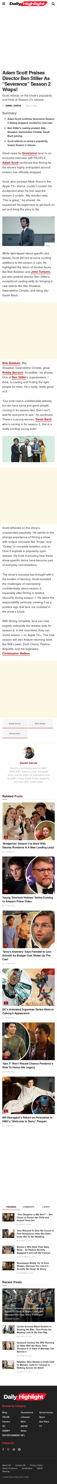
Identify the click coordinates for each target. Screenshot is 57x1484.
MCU (23, 1421)
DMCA (40, 1468)
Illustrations (27, 1412)
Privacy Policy (36, 1465)
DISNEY (6, 1430)
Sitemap (6, 1471)
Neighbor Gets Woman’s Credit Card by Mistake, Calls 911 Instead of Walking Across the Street (35, 1364)
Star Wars (44, 1421)
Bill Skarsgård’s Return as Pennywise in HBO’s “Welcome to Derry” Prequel (27, 1119)
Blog (4, 1412)
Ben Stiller (19, 377)
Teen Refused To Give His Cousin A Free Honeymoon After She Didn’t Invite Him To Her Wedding (35, 1233)
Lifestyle (25, 1416)
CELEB (5, 1416)
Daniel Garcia (13, 105)
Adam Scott (10, 163)
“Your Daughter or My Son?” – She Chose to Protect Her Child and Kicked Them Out (35, 1217)
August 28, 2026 (13, 1319)
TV (6, 837)
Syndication (27, 1468)
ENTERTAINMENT (11, 1435)
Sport (42, 1416)
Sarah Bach (43, 419)
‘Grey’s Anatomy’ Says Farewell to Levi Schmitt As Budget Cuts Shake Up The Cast (26, 955)
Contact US (20, 1465)
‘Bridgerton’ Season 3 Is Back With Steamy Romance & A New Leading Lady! (28, 845)
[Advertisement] (28, 39)
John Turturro (40, 272)
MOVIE (24, 1426)
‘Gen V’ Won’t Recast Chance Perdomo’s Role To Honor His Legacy (27, 1065)
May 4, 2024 (31, 105)
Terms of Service (9, 1468)
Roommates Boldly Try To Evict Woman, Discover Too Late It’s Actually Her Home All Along (33, 1265)
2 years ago (9, 852)
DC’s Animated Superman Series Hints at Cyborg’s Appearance (28, 1011)
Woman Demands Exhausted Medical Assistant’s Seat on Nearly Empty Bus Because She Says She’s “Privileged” (24, 1311)
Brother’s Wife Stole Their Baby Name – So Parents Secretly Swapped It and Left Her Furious (33, 1249)
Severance (29, 153)
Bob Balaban (11, 363)
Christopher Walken (16, 653)
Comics (6, 1421)
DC (3, 1426)
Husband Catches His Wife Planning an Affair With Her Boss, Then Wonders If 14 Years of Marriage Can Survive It (35, 1347)
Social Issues (46, 1412)
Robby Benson (12, 372)
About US (6, 1465)
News (23, 1430)
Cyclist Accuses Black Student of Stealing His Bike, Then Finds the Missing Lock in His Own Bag (34, 1329)
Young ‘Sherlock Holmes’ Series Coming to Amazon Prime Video (27, 899)
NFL (23, 1435)
